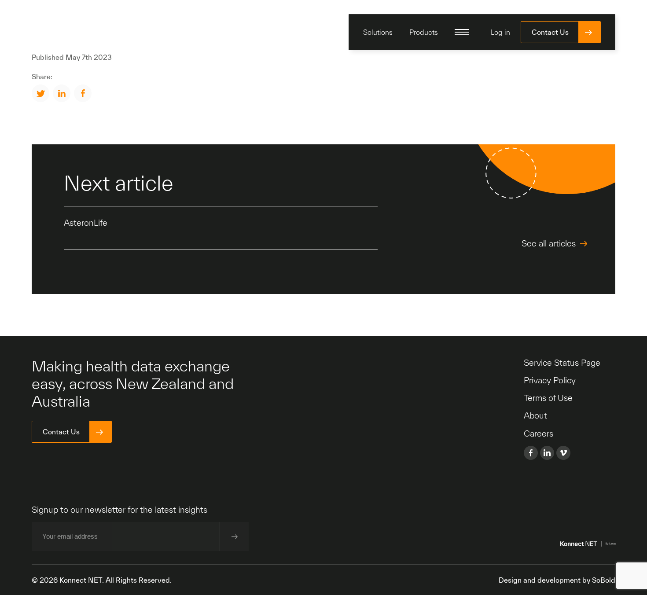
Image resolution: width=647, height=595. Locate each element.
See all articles (549, 243)
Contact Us (550, 32)
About (535, 415)
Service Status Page (562, 362)
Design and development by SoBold (557, 580)
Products (423, 32)
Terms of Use (548, 398)
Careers (538, 433)
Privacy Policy (550, 380)
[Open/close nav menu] (462, 32)
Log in (500, 32)
